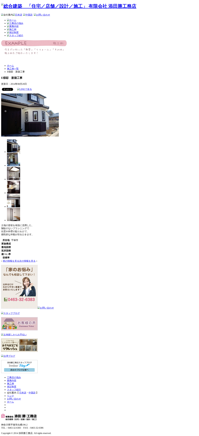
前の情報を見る (11, 261)
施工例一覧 (13, 68)
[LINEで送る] (24, 89)
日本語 (22, 392)
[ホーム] (11, 20)
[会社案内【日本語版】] (17, 15)
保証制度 (11, 386)
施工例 (10, 383)
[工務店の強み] (15, 23)
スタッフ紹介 (14, 389)
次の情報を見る (27, 261)
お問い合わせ (14, 399)
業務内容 (11, 380)
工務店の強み (14, 377)
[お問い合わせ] (42, 15)
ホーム (10, 65)
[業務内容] (13, 26)
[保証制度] (13, 32)
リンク (10, 396)
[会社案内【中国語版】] (27, 15)
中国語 (32, 392)
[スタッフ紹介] (15, 35)
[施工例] (11, 29)
